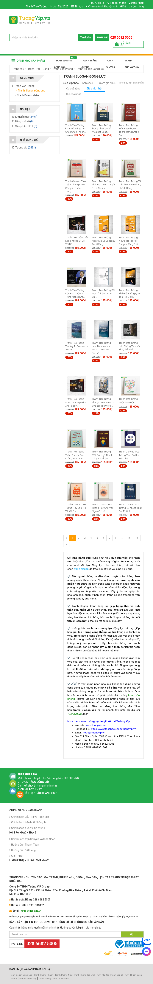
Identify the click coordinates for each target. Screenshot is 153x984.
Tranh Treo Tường (36, 6)
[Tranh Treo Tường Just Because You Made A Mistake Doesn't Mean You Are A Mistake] (103, 329)
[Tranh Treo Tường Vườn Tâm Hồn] (130, 385)
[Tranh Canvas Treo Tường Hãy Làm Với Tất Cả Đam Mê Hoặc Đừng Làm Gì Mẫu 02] (76, 491)
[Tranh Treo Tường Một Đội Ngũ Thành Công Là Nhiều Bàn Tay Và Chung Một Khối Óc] (103, 438)
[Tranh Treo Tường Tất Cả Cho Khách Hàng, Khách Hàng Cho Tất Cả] (130, 167)
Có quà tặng (73, 88)
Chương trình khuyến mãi (103, 6)
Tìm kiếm (85, 37)
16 (136, 537)
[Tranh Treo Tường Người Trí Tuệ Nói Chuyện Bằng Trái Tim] (130, 224)
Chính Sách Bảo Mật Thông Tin (29, 822)
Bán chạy (87, 82)
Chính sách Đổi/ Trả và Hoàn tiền (30, 816)
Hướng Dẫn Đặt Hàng (23, 850)
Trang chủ (18, 68)
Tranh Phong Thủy (132, 61)
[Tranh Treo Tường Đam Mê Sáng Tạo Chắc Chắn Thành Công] (76, 111)
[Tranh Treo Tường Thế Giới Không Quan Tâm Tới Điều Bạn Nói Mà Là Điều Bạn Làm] (130, 276)
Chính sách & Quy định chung (28, 827)
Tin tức (79, 6)
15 (128, 537)
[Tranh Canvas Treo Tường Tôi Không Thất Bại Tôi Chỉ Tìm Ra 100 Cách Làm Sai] (130, 491)
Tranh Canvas (110, 61)
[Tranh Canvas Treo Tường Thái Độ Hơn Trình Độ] (130, 438)
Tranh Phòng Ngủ (63, 975)
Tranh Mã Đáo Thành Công (109, 975)
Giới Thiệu (17, 855)
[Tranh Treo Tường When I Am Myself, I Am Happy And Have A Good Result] (76, 385)
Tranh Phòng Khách (43, 975)
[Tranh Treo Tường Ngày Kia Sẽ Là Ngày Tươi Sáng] (103, 224)
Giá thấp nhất (94, 88)
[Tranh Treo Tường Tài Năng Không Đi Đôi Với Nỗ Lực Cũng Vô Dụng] (76, 224)
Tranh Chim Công (28, 979)
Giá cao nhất (73, 94)
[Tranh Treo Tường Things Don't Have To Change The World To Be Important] (103, 385)
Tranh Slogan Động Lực (63, 61)
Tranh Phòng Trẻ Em (84, 975)
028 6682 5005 (121, 37)
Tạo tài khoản (117, 2)
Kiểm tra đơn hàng (133, 6)
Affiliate (99, 2)
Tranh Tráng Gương (89, 61)
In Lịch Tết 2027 (59, 6)
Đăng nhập (137, 2)
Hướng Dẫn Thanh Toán (25, 844)
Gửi (132, 934)
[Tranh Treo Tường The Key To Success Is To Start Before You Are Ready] (76, 329)
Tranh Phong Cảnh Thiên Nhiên (53, 979)
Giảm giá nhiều (107, 82)
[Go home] (29, 19)
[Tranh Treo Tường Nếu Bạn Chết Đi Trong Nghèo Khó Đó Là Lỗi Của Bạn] (76, 276)
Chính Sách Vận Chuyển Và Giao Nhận (33, 839)
